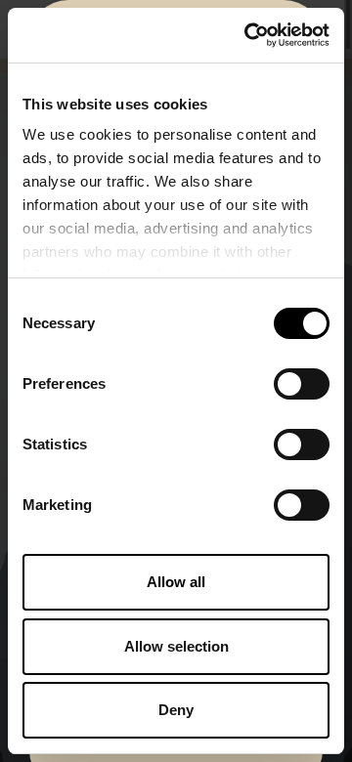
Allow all (176, 581)
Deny (176, 709)
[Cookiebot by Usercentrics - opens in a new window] (248, 35)
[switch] (302, 384)
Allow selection (176, 646)
